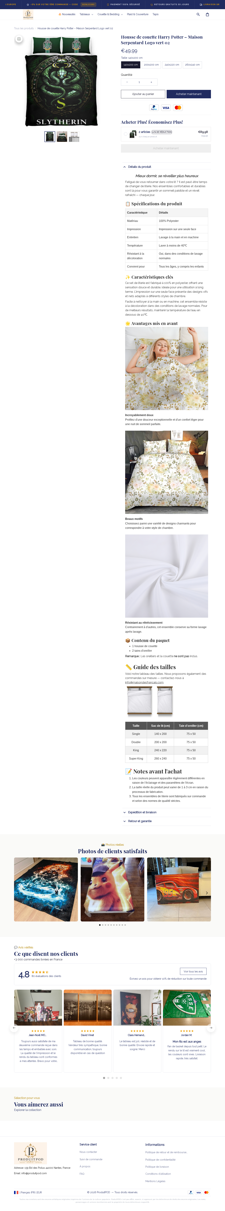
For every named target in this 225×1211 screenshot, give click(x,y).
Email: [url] (17, 1173)
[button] (18, 893)
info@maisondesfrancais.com (144, 682)
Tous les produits (24, 28)
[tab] (104, 1078)
